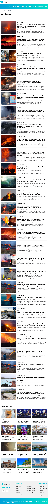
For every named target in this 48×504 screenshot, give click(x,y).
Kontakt (37, 501)
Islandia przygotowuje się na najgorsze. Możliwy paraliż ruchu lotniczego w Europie (30, 311)
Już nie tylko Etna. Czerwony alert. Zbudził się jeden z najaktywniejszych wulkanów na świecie (31, 154)
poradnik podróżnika (42, 6)
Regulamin (44, 501)
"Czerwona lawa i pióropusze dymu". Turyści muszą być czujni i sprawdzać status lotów (31, 140)
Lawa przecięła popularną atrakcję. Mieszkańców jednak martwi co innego (29, 206)
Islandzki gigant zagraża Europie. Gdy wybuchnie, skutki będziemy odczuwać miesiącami (29, 126)
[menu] (3, 491)
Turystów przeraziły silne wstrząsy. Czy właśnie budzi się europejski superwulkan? (30, 392)
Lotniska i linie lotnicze (21, 6)
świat (34, 6)
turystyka (11, 6)
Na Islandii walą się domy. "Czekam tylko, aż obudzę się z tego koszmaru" (31, 298)
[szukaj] (47, 2)
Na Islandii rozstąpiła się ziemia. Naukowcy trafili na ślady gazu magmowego (31, 285)
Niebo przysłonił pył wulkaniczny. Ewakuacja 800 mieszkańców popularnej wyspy (31, 193)
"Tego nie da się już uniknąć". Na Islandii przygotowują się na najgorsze (30, 365)
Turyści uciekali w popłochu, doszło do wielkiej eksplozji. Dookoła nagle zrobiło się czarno (30, 112)
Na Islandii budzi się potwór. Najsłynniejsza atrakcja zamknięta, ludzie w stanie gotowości (31, 379)
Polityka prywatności (27, 501)
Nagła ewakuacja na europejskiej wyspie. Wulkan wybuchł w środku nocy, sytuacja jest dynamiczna (30, 41)
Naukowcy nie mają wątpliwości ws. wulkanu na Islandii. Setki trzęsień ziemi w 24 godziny (31, 324)
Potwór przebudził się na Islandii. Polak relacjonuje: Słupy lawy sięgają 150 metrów (31, 246)
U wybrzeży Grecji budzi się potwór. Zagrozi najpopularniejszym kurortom (31, 180)
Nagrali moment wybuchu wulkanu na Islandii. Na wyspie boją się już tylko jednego (31, 233)
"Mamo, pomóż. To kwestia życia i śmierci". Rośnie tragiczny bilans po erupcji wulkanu (31, 259)
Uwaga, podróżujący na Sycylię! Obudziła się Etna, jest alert (31, 167)
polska (29, 6)
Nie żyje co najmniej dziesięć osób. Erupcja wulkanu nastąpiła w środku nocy (30, 54)
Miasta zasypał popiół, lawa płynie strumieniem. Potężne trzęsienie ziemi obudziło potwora (29, 83)
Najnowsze (6, 406)
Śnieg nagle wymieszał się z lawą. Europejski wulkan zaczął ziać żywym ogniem (31, 272)
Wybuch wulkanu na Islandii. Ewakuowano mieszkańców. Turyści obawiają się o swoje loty (31, 68)
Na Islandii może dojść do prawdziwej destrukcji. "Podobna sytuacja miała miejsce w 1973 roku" (31, 338)
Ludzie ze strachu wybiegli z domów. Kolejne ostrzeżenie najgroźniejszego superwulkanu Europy (31, 97)
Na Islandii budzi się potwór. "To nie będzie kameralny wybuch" (30, 352)
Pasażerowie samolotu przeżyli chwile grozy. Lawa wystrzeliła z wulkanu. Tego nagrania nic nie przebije (31, 26)
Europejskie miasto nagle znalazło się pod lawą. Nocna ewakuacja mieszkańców (30, 219)
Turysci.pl (3, 10)
